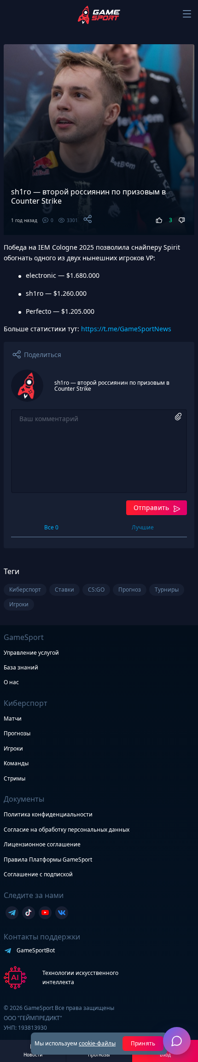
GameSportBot (36, 950)
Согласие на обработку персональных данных (66, 829)
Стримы (14, 778)
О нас (11, 682)
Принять (143, 1043)
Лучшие (143, 527)
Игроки (13, 748)
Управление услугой (31, 653)
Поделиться (42, 354)
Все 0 (51, 527)
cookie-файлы (97, 1043)
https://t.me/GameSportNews (126, 328)
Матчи (13, 718)
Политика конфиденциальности (48, 814)
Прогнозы (17, 733)
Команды (16, 763)
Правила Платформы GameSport (48, 859)
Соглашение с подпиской (38, 874)
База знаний (21, 667)
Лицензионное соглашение (42, 844)
